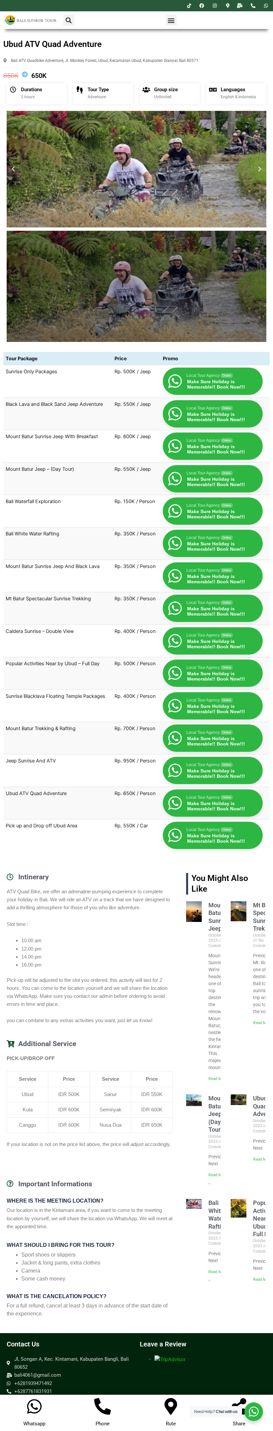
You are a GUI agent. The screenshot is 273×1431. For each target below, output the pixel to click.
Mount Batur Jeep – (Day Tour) (217, 1114)
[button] (68, 20)
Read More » (219, 1078)
